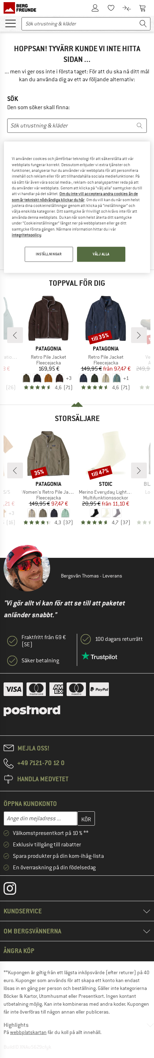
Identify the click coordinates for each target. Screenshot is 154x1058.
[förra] (15, 335)
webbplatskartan (28, 1032)
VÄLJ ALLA (101, 254)
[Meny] (10, 23)
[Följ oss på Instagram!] (15, 890)
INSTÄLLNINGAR (49, 254)
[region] (77, 207)
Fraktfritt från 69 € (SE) (43, 641)
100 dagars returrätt (119, 639)
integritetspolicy (26, 234)
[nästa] (139, 335)
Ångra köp (19, 951)
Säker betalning (40, 660)
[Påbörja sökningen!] (143, 23)
